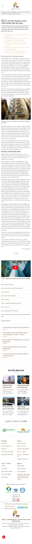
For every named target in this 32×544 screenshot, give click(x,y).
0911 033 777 (16, 496)
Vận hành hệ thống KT (23, 448)
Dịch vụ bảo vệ (5, 292)
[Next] (28, 430)
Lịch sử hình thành (6, 446)
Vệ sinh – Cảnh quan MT (23, 455)
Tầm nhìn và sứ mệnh (7, 451)
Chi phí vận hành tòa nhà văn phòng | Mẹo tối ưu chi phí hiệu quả (15, 354)
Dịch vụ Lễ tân (5, 299)
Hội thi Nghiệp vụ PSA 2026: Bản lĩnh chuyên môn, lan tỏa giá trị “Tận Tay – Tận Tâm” (15, 333)
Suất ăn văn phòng (22, 459)
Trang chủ (4, 12)
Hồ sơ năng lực (21, 471)
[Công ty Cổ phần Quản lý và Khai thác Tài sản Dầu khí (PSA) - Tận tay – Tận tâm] (16, 6)
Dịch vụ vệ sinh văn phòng (8, 295)
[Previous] (3, 430)
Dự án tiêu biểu (21, 468)
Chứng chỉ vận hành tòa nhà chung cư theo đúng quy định (15, 347)
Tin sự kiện (4, 468)
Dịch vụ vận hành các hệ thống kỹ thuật (12, 288)
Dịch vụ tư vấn (5, 307)
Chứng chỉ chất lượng (7, 454)
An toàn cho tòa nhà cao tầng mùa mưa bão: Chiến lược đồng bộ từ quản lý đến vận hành (16, 43)
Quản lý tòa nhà (21, 443)
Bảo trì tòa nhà (21, 446)
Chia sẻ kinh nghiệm (6, 471)
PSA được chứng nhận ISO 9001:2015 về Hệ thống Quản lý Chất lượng (23, 477)
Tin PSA (3, 465)
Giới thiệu (3, 443)
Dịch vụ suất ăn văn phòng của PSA (11, 303)
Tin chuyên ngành (6, 474)
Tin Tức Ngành (12, 12)
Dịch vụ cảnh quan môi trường (9, 310)
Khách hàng (20, 465)
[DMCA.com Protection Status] (16, 507)
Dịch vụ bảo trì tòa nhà (7, 284)
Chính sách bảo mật (10, 506)
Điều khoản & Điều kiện (10, 508)
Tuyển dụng (4, 477)
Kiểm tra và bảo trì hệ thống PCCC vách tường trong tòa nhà (16, 340)
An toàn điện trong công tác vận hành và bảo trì (16, 327)
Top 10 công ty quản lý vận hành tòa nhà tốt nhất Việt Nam (15, 315)
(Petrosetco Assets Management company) (17, 504)
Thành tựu (4, 448)
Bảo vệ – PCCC (21, 451)
